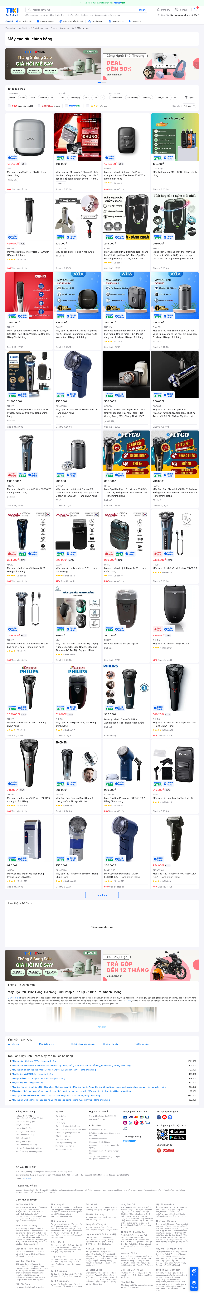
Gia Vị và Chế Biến (97, 1277)
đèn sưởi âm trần (167, 1288)
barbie (52, 1190)
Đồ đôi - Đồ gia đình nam (69, 1231)
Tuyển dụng (60, 1123)
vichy (41, 1192)
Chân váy (68, 1212)
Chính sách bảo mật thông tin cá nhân (71, 1129)
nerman (133, 1190)
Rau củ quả (24, 1231)
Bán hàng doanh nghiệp (65, 1146)
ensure (65, 1190)
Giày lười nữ (71, 1249)
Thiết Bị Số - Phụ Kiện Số (132, 1232)
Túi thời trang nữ (59, 1271)
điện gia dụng (31, 15)
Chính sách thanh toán (98, 1139)
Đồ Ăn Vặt (95, 1279)
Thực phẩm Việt (37, 1231)
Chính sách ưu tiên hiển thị (99, 1142)
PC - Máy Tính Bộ (97, 1244)
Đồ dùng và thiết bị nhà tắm (102, 1258)
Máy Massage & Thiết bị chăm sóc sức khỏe (32, 1269)
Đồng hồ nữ (99, 1227)
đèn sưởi (167, 1273)
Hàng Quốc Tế (128, 1204)
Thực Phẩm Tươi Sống (26, 1225)
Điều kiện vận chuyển (64, 1149)
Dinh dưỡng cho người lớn (30, 1216)
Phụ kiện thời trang (95, 1214)
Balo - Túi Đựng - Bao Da (171, 1258)
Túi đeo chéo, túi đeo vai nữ (62, 1274)
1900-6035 (27, 1116)
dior (25, 1190)
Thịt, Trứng (28, 1228)
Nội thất (98, 1256)
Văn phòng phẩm (141, 1285)
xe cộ (42, 15)
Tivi (161, 1214)
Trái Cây (19, 1228)
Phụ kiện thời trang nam (101, 1218)
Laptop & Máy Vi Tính (139, 1221)
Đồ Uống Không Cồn (100, 1282)
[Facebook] (159, 1117)
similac (168, 1190)
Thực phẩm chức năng (29, 1266)
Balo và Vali (91, 1204)
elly (86, 1190)
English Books (134, 1287)
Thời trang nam (58, 1221)
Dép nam (63, 1262)
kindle (126, 1190)
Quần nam (66, 1224)
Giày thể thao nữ (175, 1240)
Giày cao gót (56, 1245)
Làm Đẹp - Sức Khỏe (25, 1261)
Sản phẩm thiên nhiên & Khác (30, 1272)
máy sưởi (159, 1273)
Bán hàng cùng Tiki (97, 1119)
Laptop (108, 1244)
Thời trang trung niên (64, 1216)
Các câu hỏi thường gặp (25, 1121)
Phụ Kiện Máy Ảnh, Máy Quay (167, 1252)
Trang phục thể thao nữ (165, 1224)
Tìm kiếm (142, 10)
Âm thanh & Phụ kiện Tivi (166, 1207)
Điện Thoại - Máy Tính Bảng (29, 1249)
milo (90, 1190)
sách (77, 15)
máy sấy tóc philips (173, 1275)
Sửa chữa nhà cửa (97, 1254)
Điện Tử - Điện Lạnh (165, 1204)
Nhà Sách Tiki (127, 1282)
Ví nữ (76, 1274)
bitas (182, 1190)
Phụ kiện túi (76, 1276)
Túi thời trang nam (60, 1281)
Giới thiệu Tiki (61, 1116)
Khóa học (142, 1256)
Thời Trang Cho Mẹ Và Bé (26, 1207)
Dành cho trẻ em (27, 1240)
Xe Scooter (142, 1275)
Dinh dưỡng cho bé (28, 1214)
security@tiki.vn (35, 1151)
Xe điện (144, 1273)
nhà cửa (69, 15)
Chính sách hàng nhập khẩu (27, 1145)
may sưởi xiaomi (168, 1279)
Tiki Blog (59, 1119)
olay (161, 1190)
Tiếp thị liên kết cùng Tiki (66, 1143)
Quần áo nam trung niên (65, 1235)
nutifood (118, 1190)
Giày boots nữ (60, 1249)
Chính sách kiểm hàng (25, 1135)
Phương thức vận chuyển (26, 1131)
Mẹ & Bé (136, 1216)
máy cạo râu (114, 15)
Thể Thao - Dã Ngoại (166, 1221)
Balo (88, 1207)
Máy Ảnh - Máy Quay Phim (169, 1249)
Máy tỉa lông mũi (46, 1044)
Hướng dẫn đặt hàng (24, 1128)
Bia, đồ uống (25, 1237)
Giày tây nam (68, 1259)
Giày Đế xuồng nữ (67, 1252)
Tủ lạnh (164, 1210)
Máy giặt (163, 1212)
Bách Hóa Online (94, 1270)
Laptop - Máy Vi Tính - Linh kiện (101, 1234)
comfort (175, 1190)
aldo (104, 1190)
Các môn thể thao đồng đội (171, 1235)
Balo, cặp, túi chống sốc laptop (102, 1208)
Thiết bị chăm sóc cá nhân (83, 1044)
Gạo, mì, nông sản (29, 1235)
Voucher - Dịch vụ (129, 1253)
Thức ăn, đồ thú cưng (28, 1242)
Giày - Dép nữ (57, 1242)
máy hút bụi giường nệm (170, 1283)
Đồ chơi (41, 1207)
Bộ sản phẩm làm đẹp (30, 1278)
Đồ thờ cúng (95, 1263)
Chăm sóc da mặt (23, 1264)
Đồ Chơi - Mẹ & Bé (24, 1204)
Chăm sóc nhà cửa (31, 1244)
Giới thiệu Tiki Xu (62, 1139)
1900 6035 (27, 1178)
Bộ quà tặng (97, 1284)
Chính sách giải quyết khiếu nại (68, 1133)
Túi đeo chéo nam (65, 1284)
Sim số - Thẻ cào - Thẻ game (141, 1265)
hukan (35, 1192)
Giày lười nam (56, 1259)
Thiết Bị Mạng (99, 1242)
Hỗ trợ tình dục (36, 1277)
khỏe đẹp (60, 15)
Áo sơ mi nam (66, 1226)
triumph (111, 1190)
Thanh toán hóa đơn (129, 1256)
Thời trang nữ (57, 1204)
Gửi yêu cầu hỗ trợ (23, 1125)
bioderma (79, 1190)
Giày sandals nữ (64, 1247)
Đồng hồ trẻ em (112, 1230)
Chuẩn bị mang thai (28, 1221)
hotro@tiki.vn (36, 1148)
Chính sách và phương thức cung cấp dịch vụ (104, 1146)
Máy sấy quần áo (168, 1216)
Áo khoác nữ (70, 1210)
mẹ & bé (50, 15)
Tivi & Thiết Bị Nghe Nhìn (135, 1224)
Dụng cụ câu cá (167, 1233)
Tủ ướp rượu (181, 1216)
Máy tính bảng (27, 1256)
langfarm (28, 1192)
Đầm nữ (60, 1207)
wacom (140, 1190)
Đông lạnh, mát (33, 1233)
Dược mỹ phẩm (38, 1279)
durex (71, 1190)
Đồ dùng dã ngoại (172, 1226)
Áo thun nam (56, 1224)
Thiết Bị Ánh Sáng (171, 1254)
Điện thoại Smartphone (25, 1252)
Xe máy (128, 1275)
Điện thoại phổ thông (28, 1254)
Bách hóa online (132, 1218)
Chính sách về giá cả (97, 1130)
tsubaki (52, 1192)
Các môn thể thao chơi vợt (171, 1236)
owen (58, 1190)
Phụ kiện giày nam (63, 1264)
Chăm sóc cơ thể (28, 1268)
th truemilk (44, 1190)
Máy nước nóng (171, 1214)
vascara (19, 1190)
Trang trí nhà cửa (92, 1252)
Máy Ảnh (176, 1265)
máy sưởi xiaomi (173, 1282)
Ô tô (134, 1275)
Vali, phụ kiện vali (110, 1210)
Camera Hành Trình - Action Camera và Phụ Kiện (171, 1256)
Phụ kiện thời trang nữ (94, 1217)
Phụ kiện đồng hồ (97, 1230)
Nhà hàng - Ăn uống (134, 1261)
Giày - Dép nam (58, 1256)
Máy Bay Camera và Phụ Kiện (171, 1264)
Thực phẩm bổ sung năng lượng (172, 1241)
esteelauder (33, 1190)
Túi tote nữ (65, 1276)
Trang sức (90, 1227)
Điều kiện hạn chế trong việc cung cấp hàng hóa (104, 1134)
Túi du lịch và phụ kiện (100, 1207)
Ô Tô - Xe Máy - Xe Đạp (132, 1270)
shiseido (19, 1192)
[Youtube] (164, 1117)
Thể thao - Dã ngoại (132, 1212)
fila (46, 1192)
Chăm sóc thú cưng (93, 1273)
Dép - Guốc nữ (68, 1245)
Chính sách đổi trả (23, 1138)
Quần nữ (67, 1207)
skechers (97, 1190)
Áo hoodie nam (62, 1228)
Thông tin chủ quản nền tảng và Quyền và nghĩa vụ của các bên (104, 1157)
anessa (148, 1190)
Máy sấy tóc (13, 1044)
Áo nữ (53, 1207)
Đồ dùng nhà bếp (111, 1044)
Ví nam (53, 1284)
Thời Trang (142, 1207)
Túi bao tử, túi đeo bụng (72, 1286)
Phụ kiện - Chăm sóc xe (130, 1273)
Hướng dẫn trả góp (23, 1141)
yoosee (155, 1190)
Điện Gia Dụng (23, 1284)
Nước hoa (25, 1277)
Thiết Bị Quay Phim (170, 1263)
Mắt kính (107, 1217)
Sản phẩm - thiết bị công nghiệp (137, 1222)
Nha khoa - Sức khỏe (135, 1263)
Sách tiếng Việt (127, 1285)
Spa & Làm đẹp (138, 1258)
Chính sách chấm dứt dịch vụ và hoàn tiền (104, 1152)
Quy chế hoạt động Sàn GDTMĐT (102, 1116)
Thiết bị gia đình (141, 1044)
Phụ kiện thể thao (171, 1228)
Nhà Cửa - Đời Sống (95, 1249)
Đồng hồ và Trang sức (96, 1224)
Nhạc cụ (104, 1263)
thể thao (84, 15)
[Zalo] (170, 1117)
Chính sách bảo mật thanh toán (68, 1126)
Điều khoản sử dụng (63, 1136)
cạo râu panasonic (98, 15)
